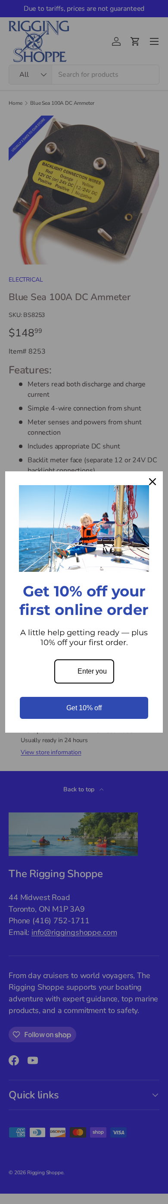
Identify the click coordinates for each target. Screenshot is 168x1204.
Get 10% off (84, 708)
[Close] (152, 481)
